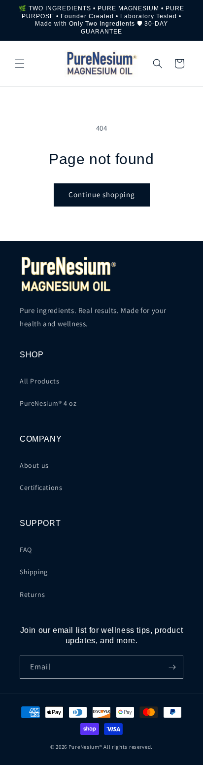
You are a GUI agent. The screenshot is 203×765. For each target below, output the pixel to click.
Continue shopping (101, 194)
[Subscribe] (172, 667)
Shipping (34, 571)
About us (34, 465)
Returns (32, 594)
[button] (20, 63)
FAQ (26, 549)
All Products (39, 381)
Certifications (41, 487)
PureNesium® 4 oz (48, 403)
